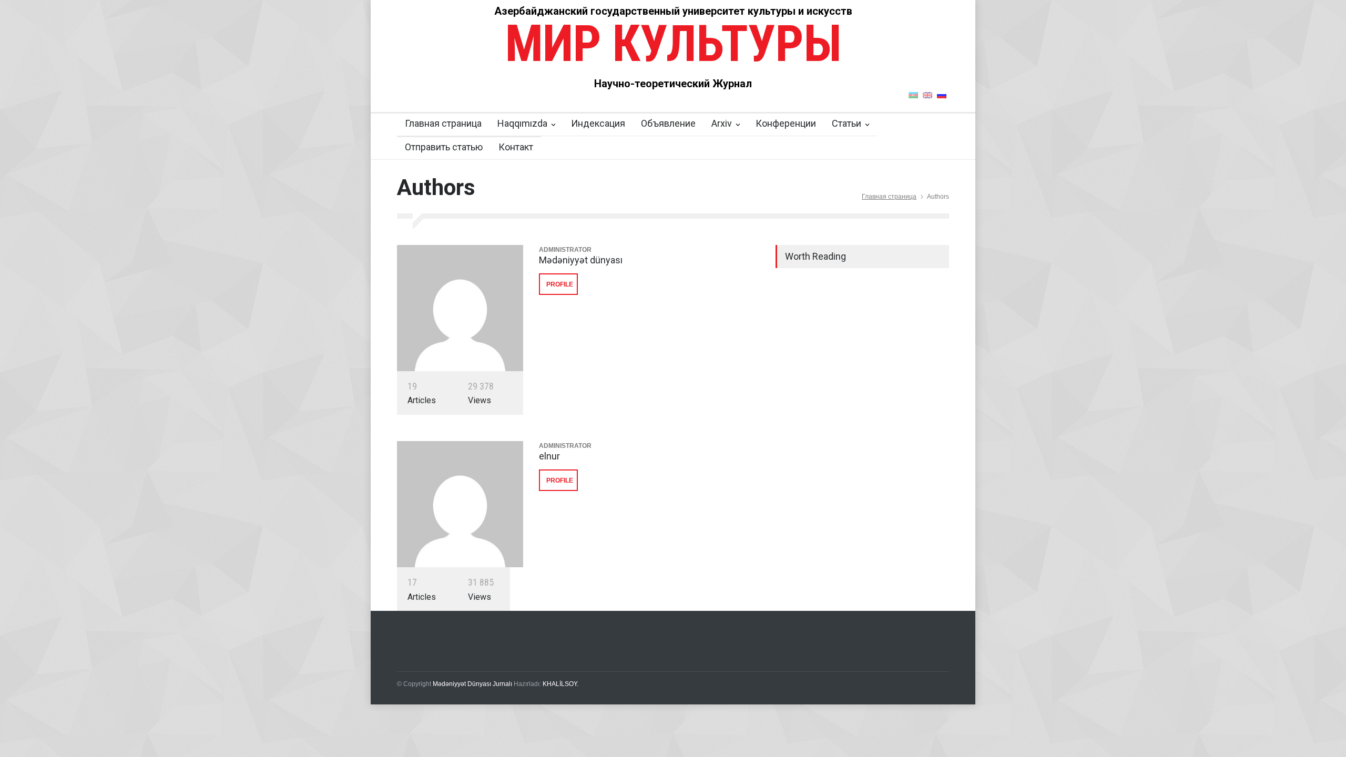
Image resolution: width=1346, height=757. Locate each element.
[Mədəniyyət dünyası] (460, 308)
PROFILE (559, 284)
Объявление (668, 123)
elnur (549, 456)
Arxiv (721, 123)
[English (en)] (927, 94)
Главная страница (443, 123)
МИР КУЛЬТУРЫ (673, 43)
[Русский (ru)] (941, 94)
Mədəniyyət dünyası (581, 259)
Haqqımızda (522, 123)
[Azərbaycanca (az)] (913, 94)
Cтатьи (846, 123)
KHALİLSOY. (560, 684)
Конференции (786, 123)
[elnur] (460, 504)
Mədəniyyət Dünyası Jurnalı (472, 684)
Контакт (515, 146)
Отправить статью (444, 146)
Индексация (598, 123)
